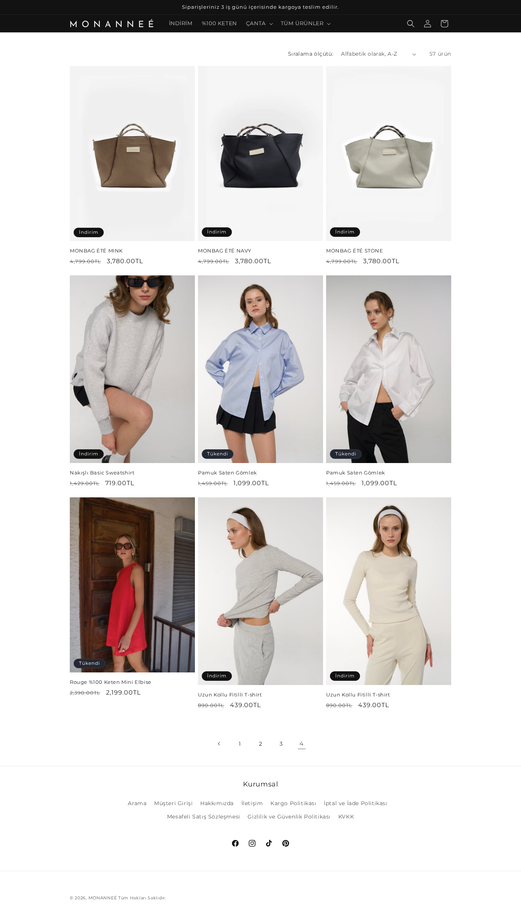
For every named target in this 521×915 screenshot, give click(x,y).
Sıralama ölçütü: (310, 53)
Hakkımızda (217, 803)
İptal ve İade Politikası (355, 803)
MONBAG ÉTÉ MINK (96, 251)
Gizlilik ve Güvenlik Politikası (289, 816)
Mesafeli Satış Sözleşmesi (203, 816)
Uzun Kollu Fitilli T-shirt (230, 694)
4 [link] (301, 743)
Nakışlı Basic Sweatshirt (102, 473)
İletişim (252, 803)
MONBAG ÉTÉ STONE (354, 251)
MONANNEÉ (102, 898)
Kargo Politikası (293, 803)
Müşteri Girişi (173, 803)
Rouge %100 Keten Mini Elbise (110, 682)
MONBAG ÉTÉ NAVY (224, 251)
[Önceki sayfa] (219, 743)
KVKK (346, 816)
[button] (258, 23)
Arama (137, 803)
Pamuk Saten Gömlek (227, 473)
